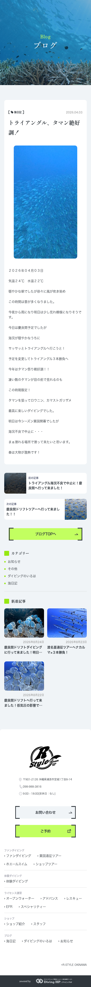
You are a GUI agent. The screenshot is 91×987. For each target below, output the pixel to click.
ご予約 (45, 831)
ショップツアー (46, 864)
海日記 (12, 583)
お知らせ (14, 561)
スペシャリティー (33, 906)
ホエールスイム (16, 864)
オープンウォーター (20, 898)
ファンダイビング (18, 855)
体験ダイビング (17, 881)
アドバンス (50, 898)
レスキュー (74, 898)
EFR (9, 906)
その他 (12, 568)
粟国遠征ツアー (50, 855)
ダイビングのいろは (22, 576)
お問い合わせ (45, 812)
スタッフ (39, 923)
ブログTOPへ (45, 534)
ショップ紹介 (15, 923)
